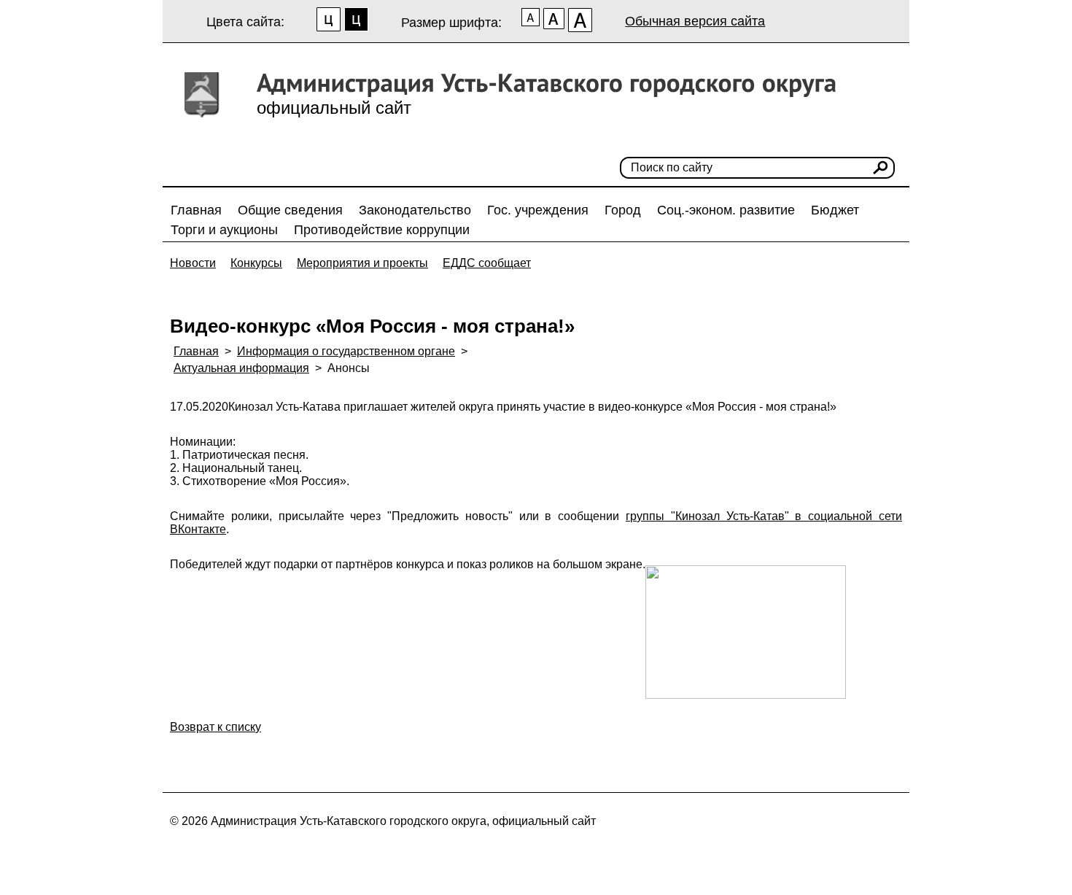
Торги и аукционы (224, 229)
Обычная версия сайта (695, 21)
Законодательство (415, 210)
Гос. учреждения (538, 210)
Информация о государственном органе (346, 351)
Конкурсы (256, 263)
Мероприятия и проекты (362, 263)
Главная (196, 210)
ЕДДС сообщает (487, 263)
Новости (193, 263)
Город (623, 210)
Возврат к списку (215, 727)
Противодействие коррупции (382, 229)
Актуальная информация (241, 368)
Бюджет (835, 210)
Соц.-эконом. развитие (726, 210)
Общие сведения (290, 210)
